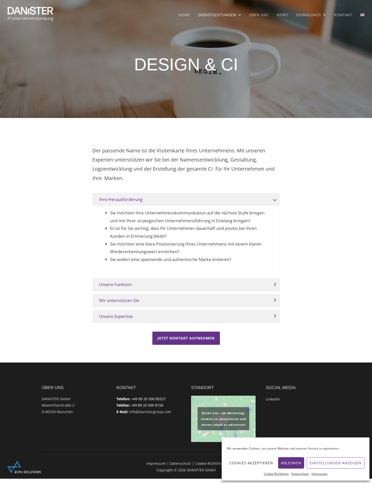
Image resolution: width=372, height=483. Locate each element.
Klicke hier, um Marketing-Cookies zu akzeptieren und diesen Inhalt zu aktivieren (223, 419)
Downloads (308, 14)
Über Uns (259, 14)
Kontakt (343, 14)
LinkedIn (273, 399)
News (282, 14)
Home (184, 14)
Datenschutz (300, 474)
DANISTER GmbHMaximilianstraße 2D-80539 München (58, 405)
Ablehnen (291, 462)
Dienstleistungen (217, 14)
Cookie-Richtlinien (276, 474)
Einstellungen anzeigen (335, 462)
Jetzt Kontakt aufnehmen (186, 338)
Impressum (319, 474)
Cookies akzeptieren (251, 462)
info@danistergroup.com (150, 411)
